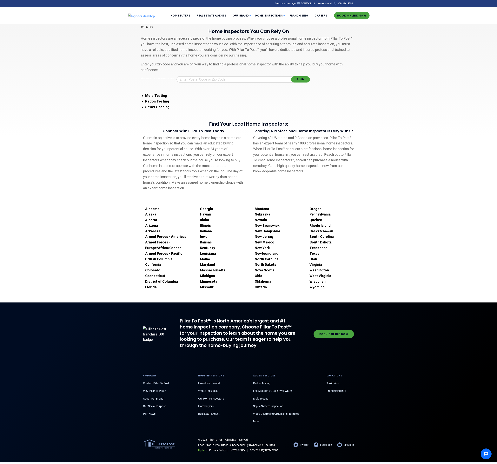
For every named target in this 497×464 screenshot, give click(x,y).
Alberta (151, 220)
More (256, 421)
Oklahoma (263, 281)
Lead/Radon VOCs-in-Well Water (272, 390)
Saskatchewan (321, 231)
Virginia (315, 264)
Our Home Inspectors (211, 398)
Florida (151, 287)
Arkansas (153, 231)
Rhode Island (320, 225)
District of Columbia (161, 281)
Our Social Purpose (154, 406)
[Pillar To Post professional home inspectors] (141, 15)
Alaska (150, 214)
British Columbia (158, 259)
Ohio (258, 276)
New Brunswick (267, 225)
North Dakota (265, 264)
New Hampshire (267, 231)
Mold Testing (156, 96)
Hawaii (205, 214)
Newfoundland (266, 253)
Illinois (205, 225)
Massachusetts (212, 270)
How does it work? (209, 383)
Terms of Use (238, 450)
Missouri (207, 287)
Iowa (204, 237)
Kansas (206, 242)
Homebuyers (206, 406)
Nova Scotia (265, 270)
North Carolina (266, 259)
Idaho (204, 220)
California (153, 264)
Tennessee (318, 248)
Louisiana (208, 253)
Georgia (206, 209)
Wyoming (317, 287)
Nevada (261, 220)
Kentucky (207, 248)
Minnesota (208, 281)
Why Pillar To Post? (154, 390)
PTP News (149, 413)
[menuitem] (180, 15)
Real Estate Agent (209, 413)
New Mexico (264, 242)
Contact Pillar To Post (156, 383)
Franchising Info (336, 390)
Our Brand (241, 15)
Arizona (151, 225)
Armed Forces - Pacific (163, 253)
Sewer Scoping (157, 107)
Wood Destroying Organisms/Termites (276, 413)
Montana (262, 209)
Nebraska (262, 214)
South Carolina (321, 237)
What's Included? (208, 390)
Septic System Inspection (268, 406)
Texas (314, 253)
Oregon (315, 209)
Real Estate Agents (211, 15)
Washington (319, 270)
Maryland (207, 264)
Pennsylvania (320, 214)
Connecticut (155, 276)
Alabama (152, 209)
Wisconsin (317, 281)
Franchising (298, 15)
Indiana (206, 231)
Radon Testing (157, 101)
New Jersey (264, 237)
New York (262, 248)
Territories (147, 26)
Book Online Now (351, 15)
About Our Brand (153, 398)
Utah (313, 259)
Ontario (261, 287)
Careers (321, 15)
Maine (205, 259)
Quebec (315, 220)
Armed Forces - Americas (166, 237)
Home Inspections (269, 15)
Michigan (207, 276)
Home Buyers (180, 15)
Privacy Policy (212, 450)
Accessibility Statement (264, 450)
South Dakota (320, 242)
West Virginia (320, 276)
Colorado (152, 270)
